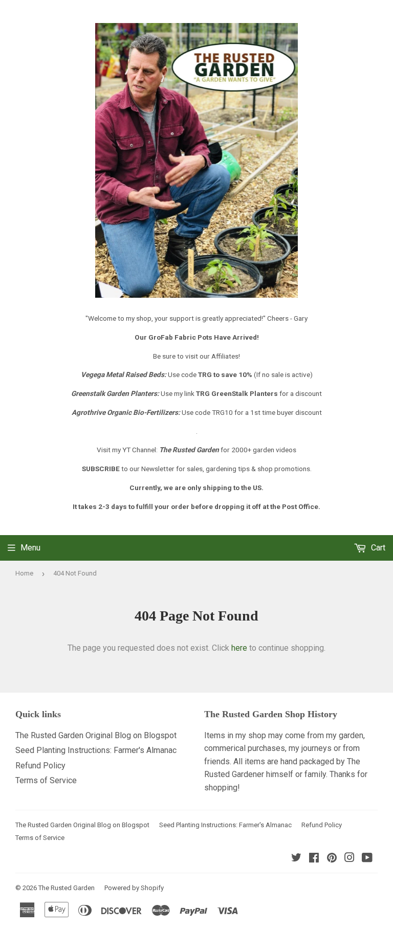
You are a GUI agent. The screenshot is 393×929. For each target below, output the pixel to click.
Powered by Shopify (134, 888)
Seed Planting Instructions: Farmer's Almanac (96, 750)
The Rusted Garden (66, 888)
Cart (377, 547)
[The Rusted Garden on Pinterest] (331, 859)
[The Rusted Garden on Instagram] (349, 859)
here (239, 648)
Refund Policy (40, 765)
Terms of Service (46, 780)
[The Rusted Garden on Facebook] (314, 859)
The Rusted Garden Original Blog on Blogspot (96, 735)
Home (24, 573)
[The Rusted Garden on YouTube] (367, 859)
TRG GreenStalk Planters (237, 393)
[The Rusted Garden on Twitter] (296, 859)
